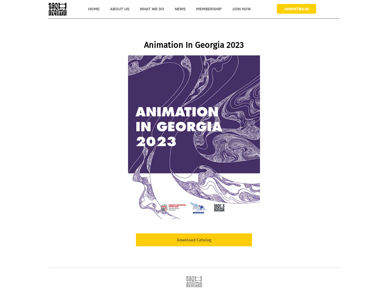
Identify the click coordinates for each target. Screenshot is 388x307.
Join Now (241, 9)
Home (94, 9)
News (180, 9)
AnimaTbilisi (296, 9)
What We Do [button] (152, 9)
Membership (208, 9)
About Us (119, 9)
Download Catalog (194, 239)
